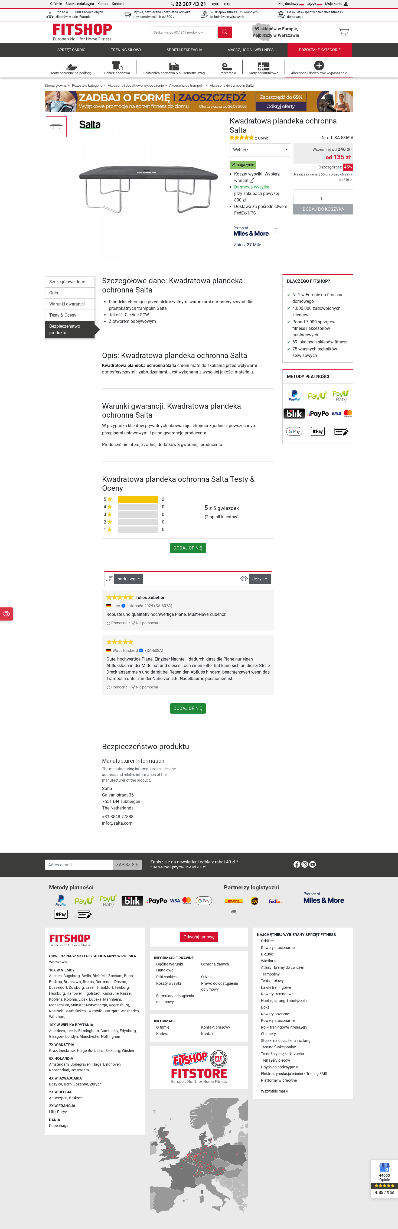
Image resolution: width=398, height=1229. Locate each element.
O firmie (56, 4)
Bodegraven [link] (80, 1064)
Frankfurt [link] (105, 987)
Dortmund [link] (104, 982)
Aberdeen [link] (57, 1031)
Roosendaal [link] (59, 1070)
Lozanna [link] (80, 1084)
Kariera (102, 4)
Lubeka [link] (95, 999)
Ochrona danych (215, 964)
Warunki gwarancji (67, 304)
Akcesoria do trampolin (186, 85)
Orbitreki (268, 941)
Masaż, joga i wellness (250, 50)
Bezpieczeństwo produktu (64, 329)
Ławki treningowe (276, 987)
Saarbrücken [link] (75, 1011)
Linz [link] (100, 1050)
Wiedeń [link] (128, 1050)
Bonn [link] (128, 976)
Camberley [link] (109, 1031)
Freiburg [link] (122, 987)
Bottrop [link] (55, 982)
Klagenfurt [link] (86, 1050)
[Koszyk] (345, 32)
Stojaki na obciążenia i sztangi (286, 1040)
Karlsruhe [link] (110, 993)
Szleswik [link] (94, 1011)
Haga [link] (97, 1064)
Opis (53, 292)
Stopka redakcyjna (80, 4)
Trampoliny (270, 974)
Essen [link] (91, 987)
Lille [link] (52, 1112)
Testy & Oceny (62, 315)
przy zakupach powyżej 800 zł (256, 193)
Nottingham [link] (111, 1036)
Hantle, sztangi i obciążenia (284, 1001)
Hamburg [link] (57, 993)
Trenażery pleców (275, 1060)
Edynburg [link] (128, 1031)
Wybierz (240, 149)
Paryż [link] (62, 1112)
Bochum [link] (115, 976)
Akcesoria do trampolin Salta (232, 85)
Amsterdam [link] (59, 1064)
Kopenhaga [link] (58, 1125)
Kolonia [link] (70, 999)
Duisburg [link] (76, 987)
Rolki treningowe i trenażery (284, 1027)
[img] (276, 231)
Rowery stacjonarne (278, 947)
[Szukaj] (225, 32)
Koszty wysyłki (168, 983)
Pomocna (119, 623)
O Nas (206, 977)
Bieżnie (267, 954)
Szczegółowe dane (67, 281)
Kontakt (118, 4)
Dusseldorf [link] (58, 987)
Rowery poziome (275, 1014)
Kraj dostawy (288, 4)
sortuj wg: (127, 578)
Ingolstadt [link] (92, 993)
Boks (265, 1007)
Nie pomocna (146, 623)
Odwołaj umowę (199, 936)
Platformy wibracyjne (279, 1080)
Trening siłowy (126, 50)
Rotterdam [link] (80, 1070)
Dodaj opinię (188, 548)
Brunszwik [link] (72, 982)
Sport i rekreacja (184, 50)
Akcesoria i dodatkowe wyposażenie (136, 85)
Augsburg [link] (71, 976)
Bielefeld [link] (100, 976)
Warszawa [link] (58, 962)
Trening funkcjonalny (278, 1047)
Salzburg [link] (112, 1050)
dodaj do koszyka (323, 209)
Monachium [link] (59, 1005)
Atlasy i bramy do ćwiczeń (282, 967)
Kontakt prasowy (215, 1027)
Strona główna (56, 85)
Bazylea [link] (55, 1084)
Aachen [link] (55, 976)
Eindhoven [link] (112, 1064)
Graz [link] (53, 1050)
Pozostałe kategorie (320, 50)
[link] (252, 180)
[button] (56, 126)
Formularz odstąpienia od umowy (175, 999)
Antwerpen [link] (58, 1098)
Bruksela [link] (76, 1098)
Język (311, 4)
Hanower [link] (74, 993)
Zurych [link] (96, 1084)
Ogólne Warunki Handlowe (169, 967)
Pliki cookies (166, 977)
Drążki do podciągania (279, 1067)
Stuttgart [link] (111, 1011)
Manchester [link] (89, 1036)
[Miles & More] (324, 897)
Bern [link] (68, 1084)
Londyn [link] (71, 1036)
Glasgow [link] (56, 1036)
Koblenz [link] (56, 999)
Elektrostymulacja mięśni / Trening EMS (294, 1073)
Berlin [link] (86, 976)
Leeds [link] (72, 1031)
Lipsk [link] (83, 999)
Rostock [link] (56, 1011)
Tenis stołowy (272, 980)
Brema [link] (88, 982)
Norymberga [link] (96, 1005)
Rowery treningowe (277, 994)
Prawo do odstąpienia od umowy (219, 986)
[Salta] (90, 124)
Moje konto (333, 4)
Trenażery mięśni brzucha (282, 1054)
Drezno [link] (120, 982)
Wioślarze (269, 961)
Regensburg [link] (119, 1005)
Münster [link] (77, 1005)
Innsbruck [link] (67, 1050)
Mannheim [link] (112, 999)
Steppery (268, 1034)
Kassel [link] (125, 993)
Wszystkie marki (274, 1091)
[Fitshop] (82, 31)
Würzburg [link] (57, 1017)
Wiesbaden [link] (129, 1011)
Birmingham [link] (88, 1031)
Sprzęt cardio (71, 50)
